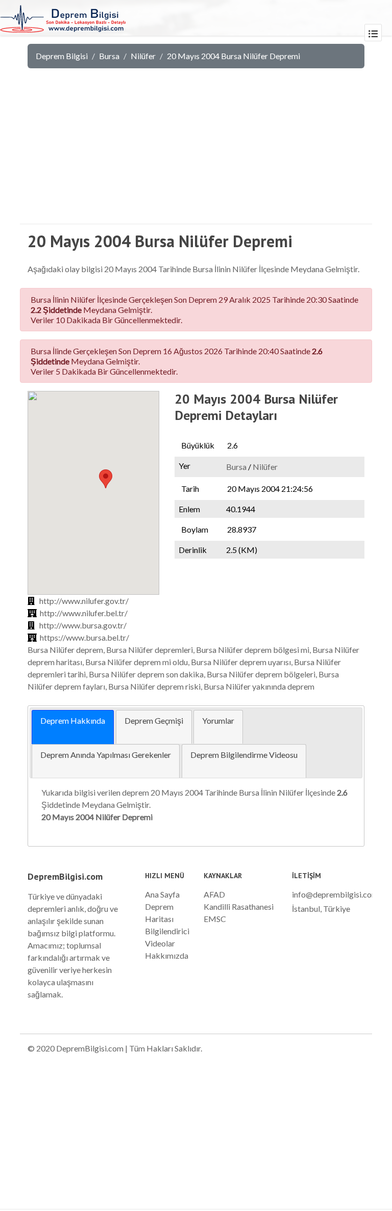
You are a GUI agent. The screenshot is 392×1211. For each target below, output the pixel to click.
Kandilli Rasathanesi (239, 906)
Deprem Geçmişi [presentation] (154, 720)
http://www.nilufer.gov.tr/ (84, 601)
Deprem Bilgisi (62, 56)
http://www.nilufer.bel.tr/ (84, 613)
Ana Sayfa (162, 894)
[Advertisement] (196, 153)
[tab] (73, 727)
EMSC (215, 919)
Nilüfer (143, 56)
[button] (105, 478)
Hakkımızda (166, 955)
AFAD (214, 894)
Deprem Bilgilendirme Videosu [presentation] (244, 754)
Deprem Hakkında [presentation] (72, 720)
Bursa (109, 56)
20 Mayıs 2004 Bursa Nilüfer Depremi (233, 56)
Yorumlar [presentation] (218, 720)
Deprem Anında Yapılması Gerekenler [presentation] (105, 754)
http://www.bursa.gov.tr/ (83, 625)
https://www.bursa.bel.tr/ (84, 637)
